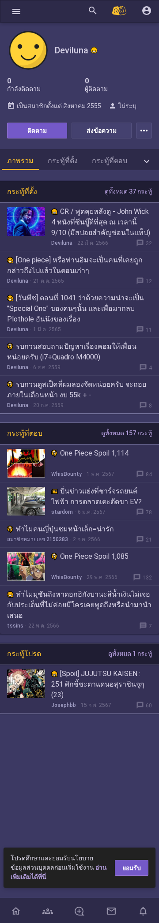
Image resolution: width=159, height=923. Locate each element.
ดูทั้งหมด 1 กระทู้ (130, 653)
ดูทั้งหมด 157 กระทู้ (126, 433)
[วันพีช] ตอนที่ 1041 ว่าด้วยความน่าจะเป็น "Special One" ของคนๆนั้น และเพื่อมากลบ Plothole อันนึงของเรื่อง (75, 308)
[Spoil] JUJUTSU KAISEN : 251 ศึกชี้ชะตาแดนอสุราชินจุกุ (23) (97, 684)
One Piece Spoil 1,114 (94, 453)
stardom (62, 512)
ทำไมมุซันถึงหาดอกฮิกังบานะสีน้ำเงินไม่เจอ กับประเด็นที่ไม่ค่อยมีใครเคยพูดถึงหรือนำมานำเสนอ (79, 605)
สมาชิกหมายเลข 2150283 (37, 539)
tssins (15, 626)
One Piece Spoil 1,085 (94, 556)
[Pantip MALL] (119, 11)
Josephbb (63, 705)
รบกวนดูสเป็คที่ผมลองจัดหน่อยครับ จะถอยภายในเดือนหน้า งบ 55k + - (76, 389)
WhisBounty (66, 474)
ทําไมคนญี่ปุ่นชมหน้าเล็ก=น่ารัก (65, 529)
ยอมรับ (131, 867)
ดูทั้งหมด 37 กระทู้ (128, 191)
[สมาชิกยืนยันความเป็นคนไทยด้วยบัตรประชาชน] (94, 50)
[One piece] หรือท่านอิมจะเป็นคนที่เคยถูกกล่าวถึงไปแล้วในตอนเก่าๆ (75, 265)
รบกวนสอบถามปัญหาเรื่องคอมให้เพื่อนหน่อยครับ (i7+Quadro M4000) (71, 351)
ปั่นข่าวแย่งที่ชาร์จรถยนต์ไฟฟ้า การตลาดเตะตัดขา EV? (96, 496)
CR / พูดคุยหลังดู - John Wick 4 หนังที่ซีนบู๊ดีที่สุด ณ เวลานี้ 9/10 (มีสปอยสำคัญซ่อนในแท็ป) (100, 222)
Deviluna (61, 243)
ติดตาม (37, 130)
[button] (16, 11)
